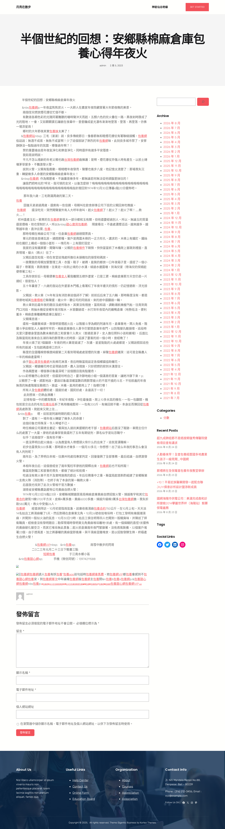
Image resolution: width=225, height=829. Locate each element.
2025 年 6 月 (171, 189)
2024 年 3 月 (171, 260)
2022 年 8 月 (171, 350)
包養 (19, 201)
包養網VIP (43, 545)
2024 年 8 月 (172, 237)
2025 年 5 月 (171, 194)
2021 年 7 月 (171, 398)
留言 (20, 631)
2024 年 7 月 (171, 242)
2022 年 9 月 (171, 346)
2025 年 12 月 (172, 161)
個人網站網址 (25, 707)
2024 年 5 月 (171, 251)
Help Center (80, 780)
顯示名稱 (23, 673)
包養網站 (29, 136)
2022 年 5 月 (171, 365)
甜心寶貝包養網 (76, 224)
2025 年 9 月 (171, 175)
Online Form (80, 793)
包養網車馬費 (95, 574)
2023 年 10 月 (172, 284)
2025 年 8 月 (171, 180)
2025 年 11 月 (172, 166)
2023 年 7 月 (171, 298)
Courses (127, 786)
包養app (68, 574)
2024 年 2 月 (171, 265)
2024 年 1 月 (171, 270)
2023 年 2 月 (171, 322)
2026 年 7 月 (171, 128)
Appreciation (130, 793)
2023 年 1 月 (171, 327)
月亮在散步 (23, 7)
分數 (166, 418)
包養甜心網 (31, 559)
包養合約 (100, 508)
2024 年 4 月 (172, 256)
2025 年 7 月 (171, 185)
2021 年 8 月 (171, 393)
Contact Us (79, 786)
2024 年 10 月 (172, 227)
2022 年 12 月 (172, 332)
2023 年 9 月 (171, 289)
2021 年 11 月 (171, 379)
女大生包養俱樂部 (56, 584)
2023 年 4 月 (171, 313)
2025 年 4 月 (171, 199)
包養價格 (37, 300)
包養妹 (53, 131)
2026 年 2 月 (171, 152)
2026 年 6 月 (171, 133)
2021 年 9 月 (171, 388)
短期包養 (49, 554)
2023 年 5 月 (171, 308)
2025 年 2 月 (171, 208)
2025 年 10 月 (172, 170)
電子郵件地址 (26, 690)
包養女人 (61, 276)
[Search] (203, 102)
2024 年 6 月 (171, 246)
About (126, 780)
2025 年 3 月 (171, 204)
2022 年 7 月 (171, 355)
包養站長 (49, 404)
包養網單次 (50, 579)
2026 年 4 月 (171, 142)
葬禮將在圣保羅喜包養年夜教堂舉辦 (180, 471)
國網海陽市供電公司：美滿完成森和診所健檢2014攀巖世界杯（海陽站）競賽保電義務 (182, 503)
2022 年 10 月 (172, 341)
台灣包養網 (71, 160)
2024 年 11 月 (172, 223)
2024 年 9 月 (171, 232)
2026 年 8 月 (171, 123)
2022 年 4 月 (171, 369)
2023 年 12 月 (172, 275)
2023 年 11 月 (172, 279)
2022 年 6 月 (171, 360)
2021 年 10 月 (172, 384)
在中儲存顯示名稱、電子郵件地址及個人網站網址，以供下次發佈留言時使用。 (76, 724)
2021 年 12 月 (172, 374)
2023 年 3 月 (171, 317)
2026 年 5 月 (171, 137)
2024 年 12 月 (172, 218)
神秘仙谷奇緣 (160, 7)
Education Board (83, 799)
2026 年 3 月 (171, 147)
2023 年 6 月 (171, 303)
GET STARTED (197, 7)
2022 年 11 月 (172, 336)
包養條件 (79, 248)
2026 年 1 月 (171, 156)
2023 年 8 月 (171, 294)
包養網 (33, 107)
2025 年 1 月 (171, 213)
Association (130, 799)
